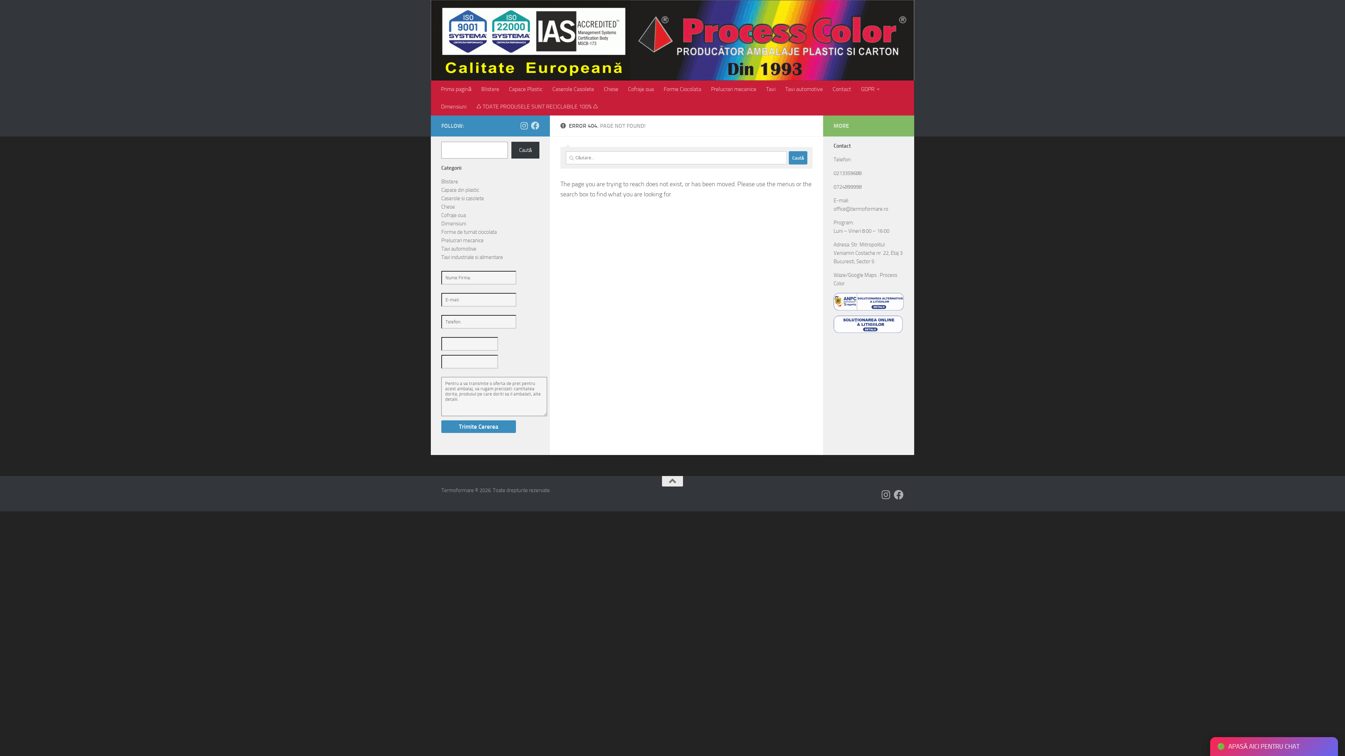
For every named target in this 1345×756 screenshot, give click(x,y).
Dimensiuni (454, 106)
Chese (611, 89)
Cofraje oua (641, 89)
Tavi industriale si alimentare (472, 257)
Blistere (490, 89)
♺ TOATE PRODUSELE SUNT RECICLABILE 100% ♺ (537, 106)
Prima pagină (456, 89)
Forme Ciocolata (682, 89)
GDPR (868, 89)
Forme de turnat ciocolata (469, 232)
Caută (525, 150)
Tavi (770, 89)
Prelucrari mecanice (733, 89)
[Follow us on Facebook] (535, 125)
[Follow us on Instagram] (524, 125)
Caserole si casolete (462, 198)
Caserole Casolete (573, 89)
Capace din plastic (460, 190)
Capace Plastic (526, 89)
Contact (842, 89)
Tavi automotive (804, 89)
